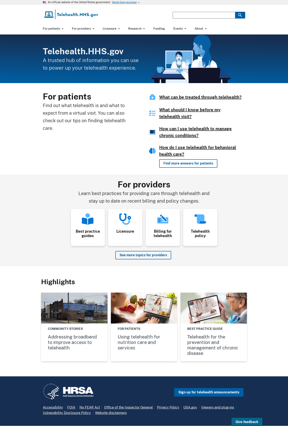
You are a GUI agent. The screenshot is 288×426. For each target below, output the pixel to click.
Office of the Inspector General (128, 407)
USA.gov (190, 407)
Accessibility (53, 407)
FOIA (71, 407)
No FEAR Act (89, 407)
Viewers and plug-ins (217, 407)
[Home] (71, 14)
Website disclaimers (111, 413)
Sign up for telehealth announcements (208, 392)
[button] (246, 422)
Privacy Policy (168, 407)
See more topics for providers (143, 255)
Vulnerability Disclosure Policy (67, 413)
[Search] (240, 15)
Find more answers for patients (188, 163)
